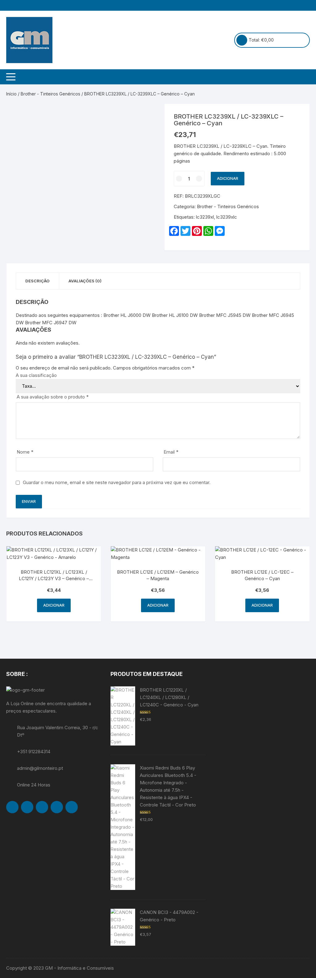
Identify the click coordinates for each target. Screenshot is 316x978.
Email (171, 452)
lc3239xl (205, 217)
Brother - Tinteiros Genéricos (50, 93)
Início (11, 93)
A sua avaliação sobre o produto (53, 397)
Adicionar (227, 178)
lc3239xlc (226, 217)
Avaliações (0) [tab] (85, 280)
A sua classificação (36, 375)
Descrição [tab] (37, 280)
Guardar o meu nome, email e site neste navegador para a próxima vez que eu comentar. (116, 482)
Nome (25, 452)
